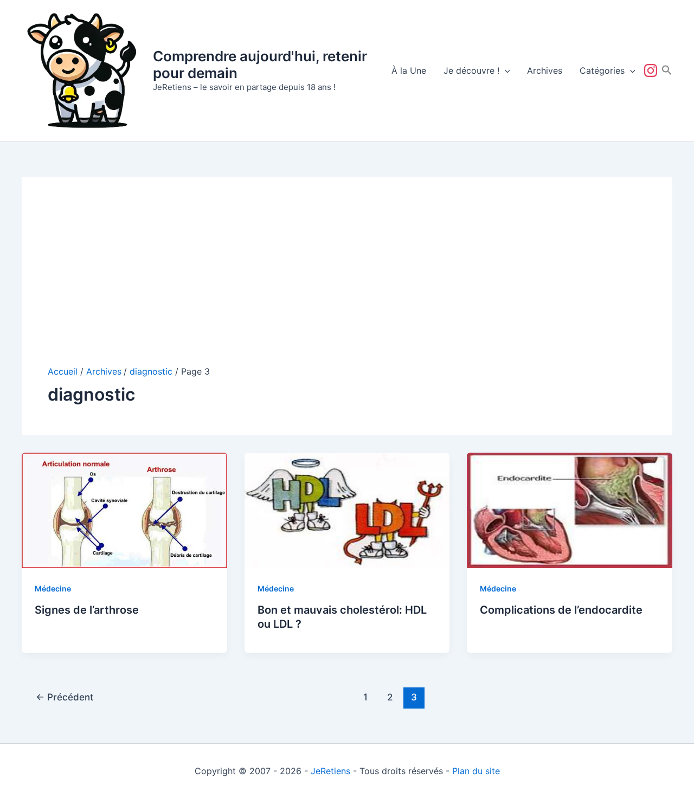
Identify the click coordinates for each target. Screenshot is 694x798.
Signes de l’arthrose (87, 609)
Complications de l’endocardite (561, 609)
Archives (544, 70)
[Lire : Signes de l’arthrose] (124, 509)
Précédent (64, 697)
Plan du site (476, 770)
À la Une (408, 70)
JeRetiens (330, 770)
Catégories (602, 70)
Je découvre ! (471, 70)
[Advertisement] (347, 284)
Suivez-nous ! (652, 70)
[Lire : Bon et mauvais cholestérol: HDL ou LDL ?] (347, 509)
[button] (504, 70)
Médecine (53, 588)
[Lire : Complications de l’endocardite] (569, 509)
